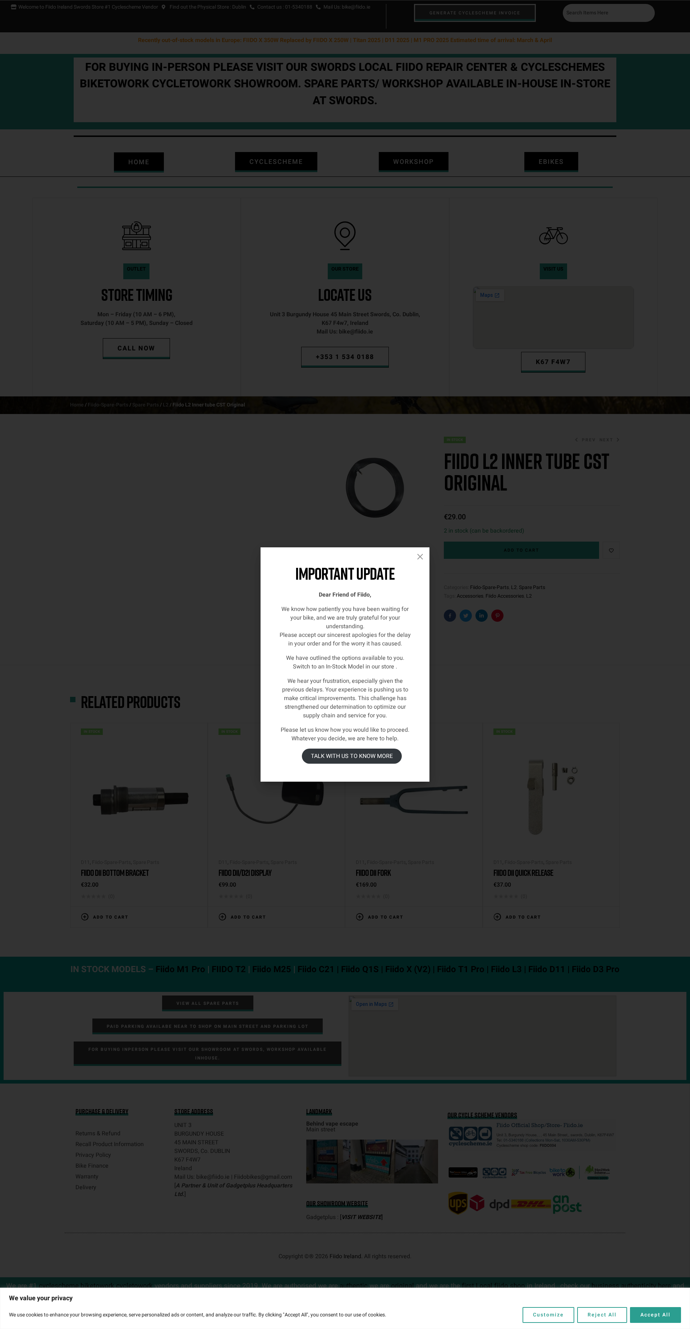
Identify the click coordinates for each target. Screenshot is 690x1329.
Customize (548, 1315)
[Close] (420, 556)
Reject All (602, 1315)
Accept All (655, 1315)
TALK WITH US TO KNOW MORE (352, 756)
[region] (345, 1308)
